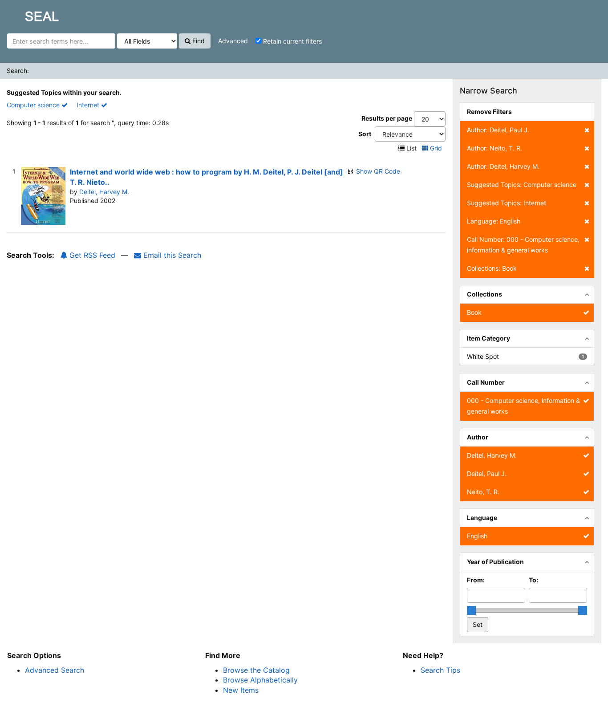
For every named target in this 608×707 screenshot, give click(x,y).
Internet (89, 105)
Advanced (233, 41)
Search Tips (440, 670)
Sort (364, 134)
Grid (436, 148)
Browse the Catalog (256, 670)
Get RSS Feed (91, 255)
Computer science (34, 105)
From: (476, 580)
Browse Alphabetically (260, 679)
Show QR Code (378, 171)
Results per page (386, 118)
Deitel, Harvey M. (104, 191)
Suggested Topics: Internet (506, 203)
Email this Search (171, 255)
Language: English (493, 221)
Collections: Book (492, 268)
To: (533, 580)
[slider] (471, 610)
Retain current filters (291, 41)
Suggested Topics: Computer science (521, 184)
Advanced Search (54, 670)
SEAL (25, 13)
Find (198, 41)
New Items (241, 690)
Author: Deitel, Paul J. (498, 130)
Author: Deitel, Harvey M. (503, 166)
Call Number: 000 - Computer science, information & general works (523, 245)
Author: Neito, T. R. (494, 148)
